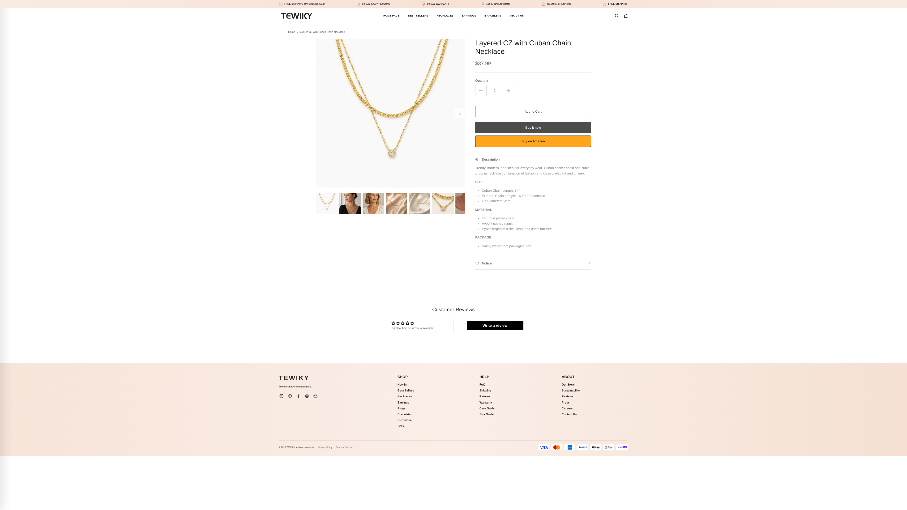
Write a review (495, 325)
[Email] (315, 396)
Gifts (401, 426)
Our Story (568, 384)
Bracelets (404, 414)
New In (402, 384)
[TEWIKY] (296, 16)
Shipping (485, 390)
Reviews (567, 396)
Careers (567, 408)
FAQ (482, 384)
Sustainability (571, 390)
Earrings (403, 402)
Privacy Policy (325, 447)
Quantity (481, 80)
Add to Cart (533, 111)
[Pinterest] (289, 396)
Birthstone (405, 420)
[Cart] (625, 15)
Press (566, 402)
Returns (484, 396)
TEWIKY (294, 378)
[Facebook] (298, 396)
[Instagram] (281, 396)
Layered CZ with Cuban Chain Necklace (322, 32)
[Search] (616, 15)
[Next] (459, 113)
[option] (390, 113)
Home (291, 32)
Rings (401, 408)
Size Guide (486, 414)
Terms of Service (344, 447)
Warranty (485, 402)
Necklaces (405, 396)
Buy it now (533, 127)
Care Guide (487, 408)
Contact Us (569, 414)
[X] (306, 396)
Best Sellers (406, 390)
